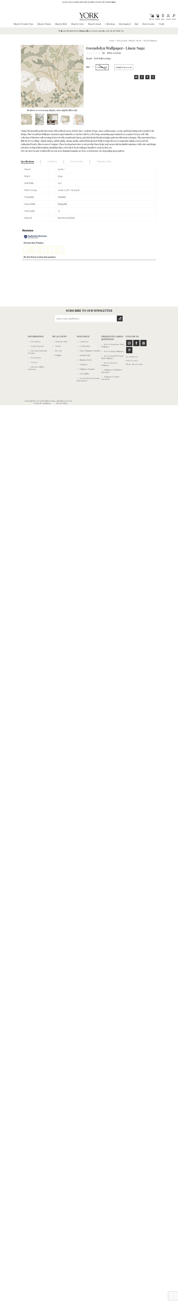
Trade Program (37, 346)
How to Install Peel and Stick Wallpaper (112, 357)
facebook (142, 77)
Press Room (36, 357)
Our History (36, 341)
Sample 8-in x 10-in (124, 67)
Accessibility (84, 373)
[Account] (168, 15)
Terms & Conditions (42, 403)
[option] (26, 119)
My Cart (151, 15)
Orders (58, 346)
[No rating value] (94, 53)
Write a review (114, 53)
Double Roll (102, 67)
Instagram (129, 343)
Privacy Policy (61, 403)
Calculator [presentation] (52, 161)
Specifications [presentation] (27, 161)
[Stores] (163, 15)
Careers (34, 362)
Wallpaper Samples (87, 369)
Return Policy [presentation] (77, 161)
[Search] (174, 15)
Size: (88, 67)
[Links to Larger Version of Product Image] (52, 76)
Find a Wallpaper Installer (90, 350)
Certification (85, 346)
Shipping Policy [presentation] (104, 161)
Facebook (136, 343)
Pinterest (129, 350)
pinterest (147, 77)
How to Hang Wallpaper (114, 351)
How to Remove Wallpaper (109, 364)
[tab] (31, 162)
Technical (83, 364)
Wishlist (58, 355)
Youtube (143, 343)
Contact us (84, 341)
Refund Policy (85, 355)
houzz (153, 77)
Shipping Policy (86, 360)
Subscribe (120, 318)
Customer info (61, 341)
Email (136, 77)
